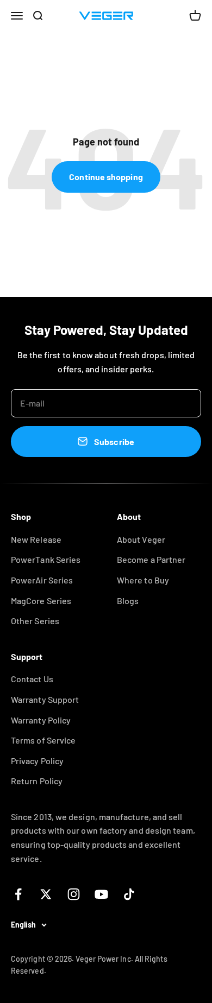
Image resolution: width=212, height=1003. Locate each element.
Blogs (128, 600)
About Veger (141, 539)
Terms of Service (43, 740)
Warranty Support (45, 699)
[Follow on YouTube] (101, 894)
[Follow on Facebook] (18, 894)
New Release (36, 539)
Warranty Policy (41, 720)
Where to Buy (143, 580)
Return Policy (37, 781)
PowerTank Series (45, 559)
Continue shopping (105, 177)
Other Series (35, 620)
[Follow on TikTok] (129, 894)
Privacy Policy (37, 761)
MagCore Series (41, 600)
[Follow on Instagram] (73, 894)
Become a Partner (151, 559)
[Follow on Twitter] (46, 894)
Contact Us (32, 679)
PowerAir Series (42, 580)
